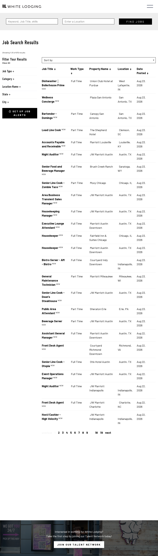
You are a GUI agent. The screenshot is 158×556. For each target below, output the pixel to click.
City (4, 102)
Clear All (6, 63)
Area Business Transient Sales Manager (52, 199)
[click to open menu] (150, 6)
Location (124, 69)
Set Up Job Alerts (21, 113)
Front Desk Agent (53, 345)
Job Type (7, 71)
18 (96, 432)
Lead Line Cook (51, 130)
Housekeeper (50, 235)
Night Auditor (50, 154)
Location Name (10, 86)
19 (101, 432)
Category (7, 79)
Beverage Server (52, 321)
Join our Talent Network (79, 544)
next (108, 432)
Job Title (48, 69)
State (5, 94)
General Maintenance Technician (50, 280)
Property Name (99, 69)
